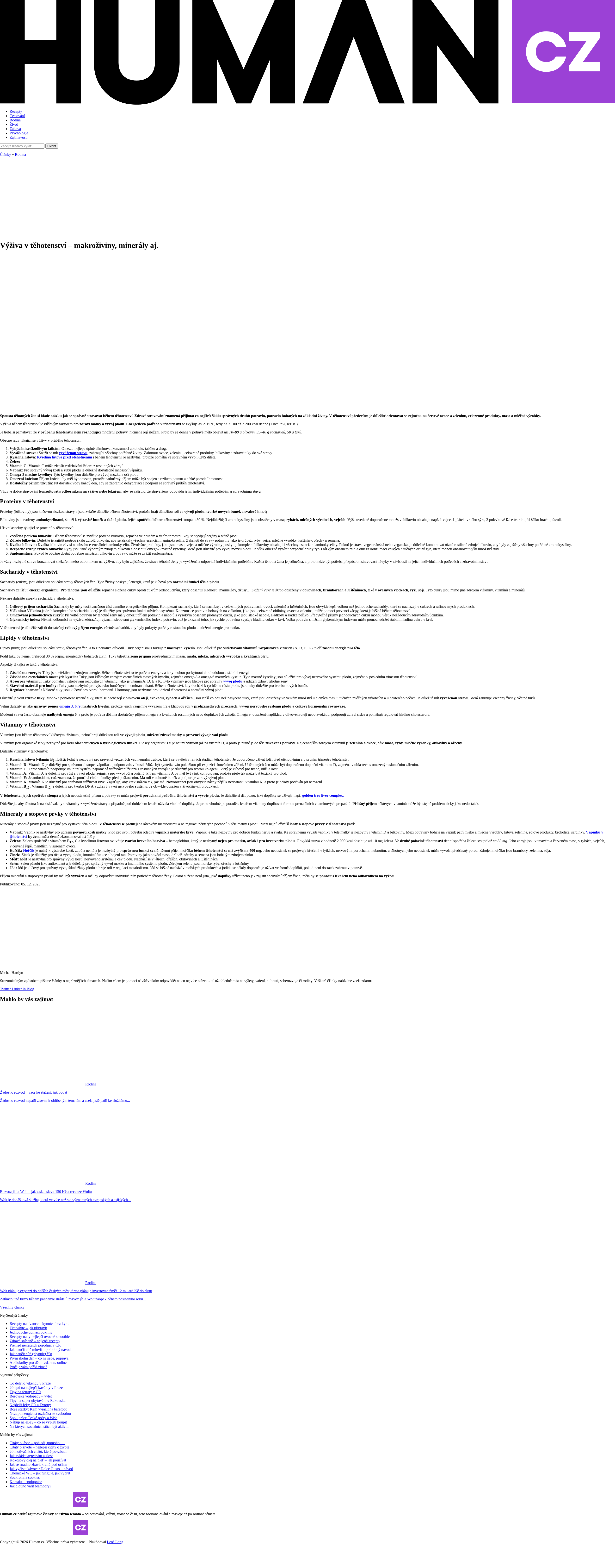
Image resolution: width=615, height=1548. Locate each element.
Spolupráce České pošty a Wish (33, 1418)
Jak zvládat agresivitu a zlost (31, 1456)
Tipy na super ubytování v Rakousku (38, 1400)
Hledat (51, 146)
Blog (30, 989)
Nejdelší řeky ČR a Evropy (30, 1405)
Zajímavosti (18, 137)
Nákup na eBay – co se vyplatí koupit (38, 1422)
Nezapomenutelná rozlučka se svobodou (40, 1413)
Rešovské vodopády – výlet (31, 1396)
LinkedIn (18, 989)
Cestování (17, 116)
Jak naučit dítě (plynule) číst (31, 1354)
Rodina (15, 120)
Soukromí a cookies (25, 1477)
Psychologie (19, 133)
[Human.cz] (307, 103)
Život (14, 124)
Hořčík (28, 850)
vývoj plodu (232, 681)
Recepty (16, 111)
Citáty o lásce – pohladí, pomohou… (37, 1443)
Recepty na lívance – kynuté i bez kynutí (40, 1324)
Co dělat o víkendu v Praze (30, 1383)
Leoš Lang (115, 1542)
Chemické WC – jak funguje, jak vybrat (40, 1473)
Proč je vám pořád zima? (28, 1367)
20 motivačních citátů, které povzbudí (38, 1451)
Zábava (15, 129)
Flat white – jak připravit (28, 1328)
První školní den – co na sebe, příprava (39, 1358)
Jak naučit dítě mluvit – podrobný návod (40, 1349)
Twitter (5, 989)
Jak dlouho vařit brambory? (30, 1486)
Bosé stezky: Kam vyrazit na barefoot (38, 1409)
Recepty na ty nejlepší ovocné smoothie (40, 1337)
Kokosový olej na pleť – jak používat (38, 1460)
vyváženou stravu (73, 453)
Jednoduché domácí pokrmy (31, 1332)
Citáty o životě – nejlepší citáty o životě (39, 1447)
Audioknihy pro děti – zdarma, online (38, 1362)
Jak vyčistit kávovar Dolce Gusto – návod (41, 1469)
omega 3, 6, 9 (69, 706)
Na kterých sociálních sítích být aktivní (39, 1426)
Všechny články (12, 1307)
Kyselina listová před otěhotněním (64, 457)
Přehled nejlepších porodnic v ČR (35, 1345)
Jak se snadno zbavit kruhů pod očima (38, 1464)
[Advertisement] (307, 195)
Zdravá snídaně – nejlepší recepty (35, 1341)
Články (5, 154)
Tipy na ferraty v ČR (25, 1392)
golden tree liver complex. (323, 795)
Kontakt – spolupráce (26, 1482)
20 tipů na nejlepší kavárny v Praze (36, 1387)
